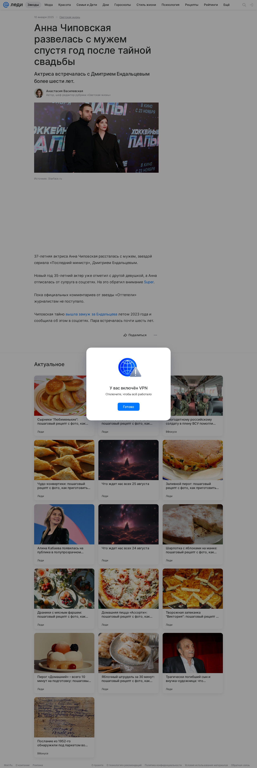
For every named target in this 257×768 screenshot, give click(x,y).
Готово (128, 407)
